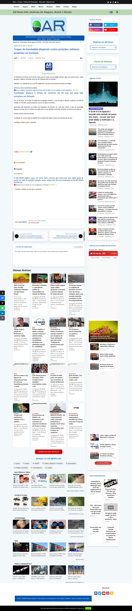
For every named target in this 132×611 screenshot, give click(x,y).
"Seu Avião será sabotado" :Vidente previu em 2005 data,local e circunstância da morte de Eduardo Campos (106, 131)
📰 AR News (97, 253)
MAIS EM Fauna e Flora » (76, 513)
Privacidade (56, 39)
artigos (33, 178)
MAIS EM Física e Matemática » (75, 582)
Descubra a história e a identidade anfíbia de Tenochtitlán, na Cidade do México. (108, 345)
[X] (2, 303)
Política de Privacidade (31, 2)
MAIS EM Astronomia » (77, 536)
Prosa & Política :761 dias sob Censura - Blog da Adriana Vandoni (110, 493)
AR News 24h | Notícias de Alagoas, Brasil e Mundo (42, 12)
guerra (25, 45)
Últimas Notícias (25, 152)
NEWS (45, 73)
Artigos (115, 257)
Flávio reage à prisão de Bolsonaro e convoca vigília (108, 436)
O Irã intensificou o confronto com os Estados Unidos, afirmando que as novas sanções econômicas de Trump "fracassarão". (107, 144)
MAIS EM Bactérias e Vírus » (75, 491)
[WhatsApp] (2, 308)
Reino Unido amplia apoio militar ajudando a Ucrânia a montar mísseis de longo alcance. (108, 355)
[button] (117, 12)
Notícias (16, 6)
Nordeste (50, 6)
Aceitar (88, 608)
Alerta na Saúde (95, 257)
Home (14, 2)
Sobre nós (42, 2)
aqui (75, 90)
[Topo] (2, 293)
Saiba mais (80, 608)
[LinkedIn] (2, 313)
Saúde (58, 6)
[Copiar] (2, 318)
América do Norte (106, 257)
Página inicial (18, 45)
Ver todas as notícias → (103, 463)
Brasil (33, 6)
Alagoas (25, 6)
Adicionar (48, 222)
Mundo (41, 6)
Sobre (44, 39)
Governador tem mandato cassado (95, 529)
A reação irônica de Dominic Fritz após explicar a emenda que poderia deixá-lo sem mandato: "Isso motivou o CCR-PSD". (108, 220)
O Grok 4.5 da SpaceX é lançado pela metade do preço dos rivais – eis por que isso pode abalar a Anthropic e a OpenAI (102, 117)
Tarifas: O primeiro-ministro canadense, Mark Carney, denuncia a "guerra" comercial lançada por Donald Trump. (107, 231)
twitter (112, 25)
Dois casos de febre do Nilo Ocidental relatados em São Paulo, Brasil (102, 337)
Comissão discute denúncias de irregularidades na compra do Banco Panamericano (111, 533)
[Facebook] (2, 298)
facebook (97, 25)
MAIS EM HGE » (80, 559)
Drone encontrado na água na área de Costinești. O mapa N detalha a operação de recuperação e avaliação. (106, 172)
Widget (74, 6)
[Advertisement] (48, 137)
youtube (112, 29)
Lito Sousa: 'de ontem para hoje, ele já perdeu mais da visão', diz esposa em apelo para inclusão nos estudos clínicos (107, 183)
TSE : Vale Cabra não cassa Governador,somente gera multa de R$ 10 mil (95, 509)
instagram (97, 29)
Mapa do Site (51, 2)
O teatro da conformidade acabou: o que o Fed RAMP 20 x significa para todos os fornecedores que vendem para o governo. (107, 196)
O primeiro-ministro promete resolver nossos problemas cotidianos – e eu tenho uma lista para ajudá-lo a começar (108, 208)
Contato (20, 2)
